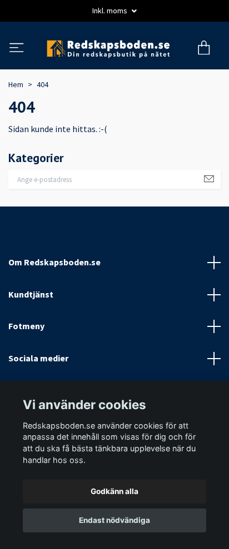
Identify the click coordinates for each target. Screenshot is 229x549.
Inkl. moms (110, 11)
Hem (15, 129)
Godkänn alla (114, 491)
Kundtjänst (30, 339)
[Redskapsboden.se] (113, 71)
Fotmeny (26, 371)
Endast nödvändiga (114, 520)
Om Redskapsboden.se (54, 307)
